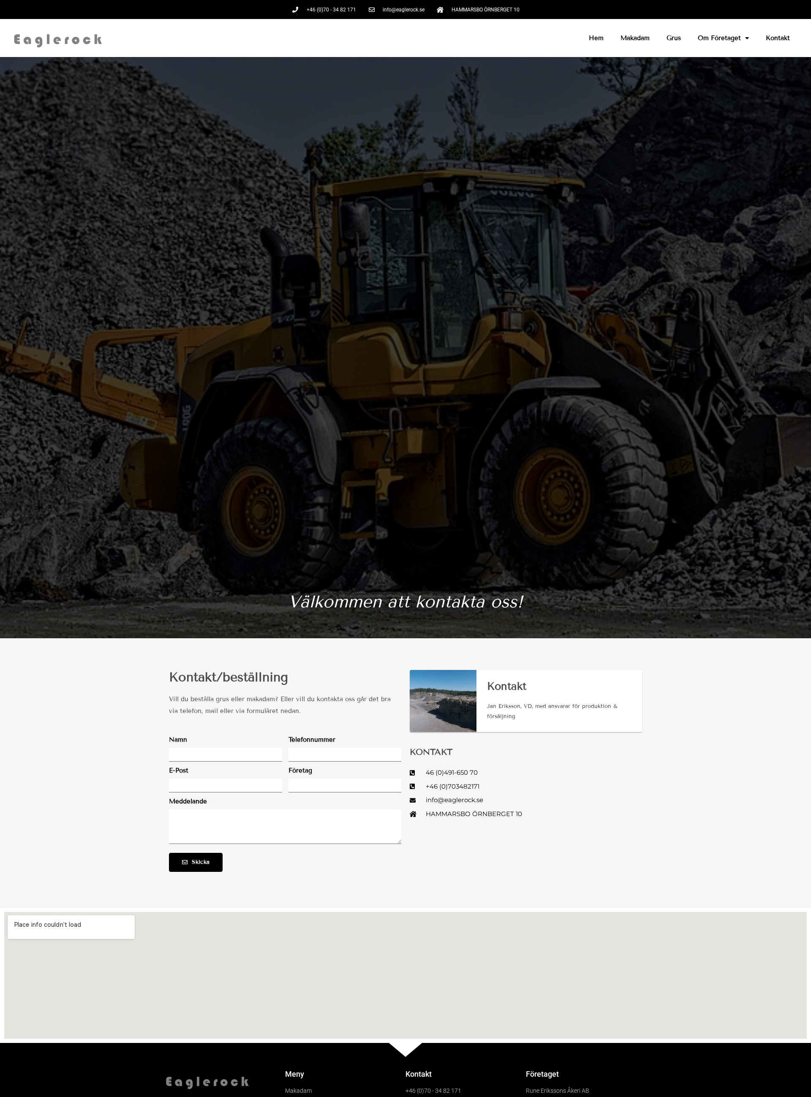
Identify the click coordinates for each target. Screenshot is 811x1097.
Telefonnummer (311, 739)
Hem (596, 38)
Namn (178, 739)
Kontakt (778, 38)
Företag (300, 770)
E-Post (178, 770)
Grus (674, 38)
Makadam (635, 38)
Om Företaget (719, 38)
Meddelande (188, 801)
